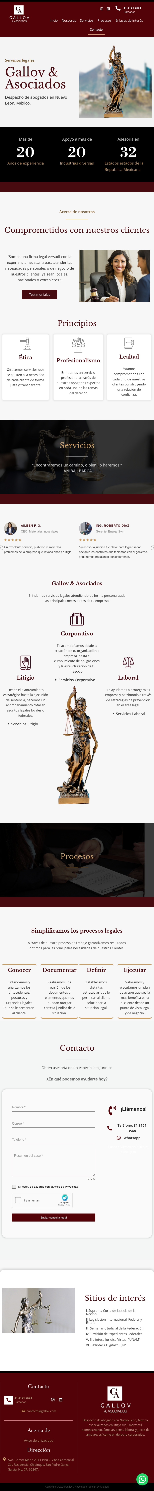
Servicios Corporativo (77, 679)
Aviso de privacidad (38, 1440)
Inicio (54, 20)
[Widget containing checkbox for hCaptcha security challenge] (42, 1200)
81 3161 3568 (132, 7)
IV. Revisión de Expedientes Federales (114, 1334)
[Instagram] (101, 9)
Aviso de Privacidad (65, 1186)
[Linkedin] (108, 9)
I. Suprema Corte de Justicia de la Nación (111, 1312)
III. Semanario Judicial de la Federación (115, 1328)
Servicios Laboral (130, 713)
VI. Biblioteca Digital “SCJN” (106, 1345)
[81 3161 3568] (118, 8)
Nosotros (69, 20)
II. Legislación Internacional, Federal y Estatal (114, 1321)
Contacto (96, 30)
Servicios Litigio (24, 724)
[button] (25, 724)
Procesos (104, 20)
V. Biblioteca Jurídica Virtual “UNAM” (113, 1339)
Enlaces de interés (129, 20)
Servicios (86, 20)
